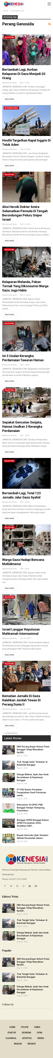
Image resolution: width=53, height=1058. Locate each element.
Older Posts (11, 733)
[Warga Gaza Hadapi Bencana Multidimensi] (26, 539)
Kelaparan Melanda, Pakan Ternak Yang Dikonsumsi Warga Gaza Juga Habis (25, 286)
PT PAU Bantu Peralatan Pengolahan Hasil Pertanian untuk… (31, 792)
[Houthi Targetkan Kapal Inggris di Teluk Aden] (26, 120)
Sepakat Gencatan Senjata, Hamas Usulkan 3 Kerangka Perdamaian (22, 427)
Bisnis (41, 1038)
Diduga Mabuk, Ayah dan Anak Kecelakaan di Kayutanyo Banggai (33, 777)
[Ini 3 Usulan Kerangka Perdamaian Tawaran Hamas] (26, 336)
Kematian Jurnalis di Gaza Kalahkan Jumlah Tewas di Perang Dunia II (21, 700)
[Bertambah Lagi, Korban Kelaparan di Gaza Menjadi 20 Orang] (26, 49)
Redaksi (32, 1044)
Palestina (9, 37)
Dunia (37, 1027)
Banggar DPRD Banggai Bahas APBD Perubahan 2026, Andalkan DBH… (33, 823)
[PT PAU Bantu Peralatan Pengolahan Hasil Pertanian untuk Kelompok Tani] (8, 792)
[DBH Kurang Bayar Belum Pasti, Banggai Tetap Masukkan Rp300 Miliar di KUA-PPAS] (8, 749)
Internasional (11, 108)
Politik (24, 1027)
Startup (12, 1032)
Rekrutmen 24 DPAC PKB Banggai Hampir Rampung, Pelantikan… (31, 807)
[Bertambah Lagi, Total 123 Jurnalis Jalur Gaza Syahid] (26, 473)
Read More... (10, 99)
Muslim (18, 1044)
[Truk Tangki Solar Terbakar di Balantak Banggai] (8, 765)
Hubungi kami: (8, 874)
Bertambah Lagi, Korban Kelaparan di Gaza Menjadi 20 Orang (23, 74)
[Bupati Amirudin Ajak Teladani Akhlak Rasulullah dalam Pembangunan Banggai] (8, 838)
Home (12, 1027)
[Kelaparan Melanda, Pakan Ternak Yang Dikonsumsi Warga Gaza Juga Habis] (26, 262)
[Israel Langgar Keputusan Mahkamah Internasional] (26, 609)
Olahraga (11, 1038)
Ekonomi (26, 1032)
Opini (39, 1032)
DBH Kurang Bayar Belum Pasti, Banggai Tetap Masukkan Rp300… (33, 749)
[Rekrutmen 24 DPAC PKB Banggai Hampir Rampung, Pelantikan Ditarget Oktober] (8, 808)
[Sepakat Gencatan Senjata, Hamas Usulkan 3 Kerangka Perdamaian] (26, 402)
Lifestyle (27, 1038)
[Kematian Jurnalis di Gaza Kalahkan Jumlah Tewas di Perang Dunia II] (26, 676)
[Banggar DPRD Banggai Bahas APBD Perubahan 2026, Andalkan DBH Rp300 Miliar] (8, 823)
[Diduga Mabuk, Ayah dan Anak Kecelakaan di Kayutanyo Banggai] (8, 777)
